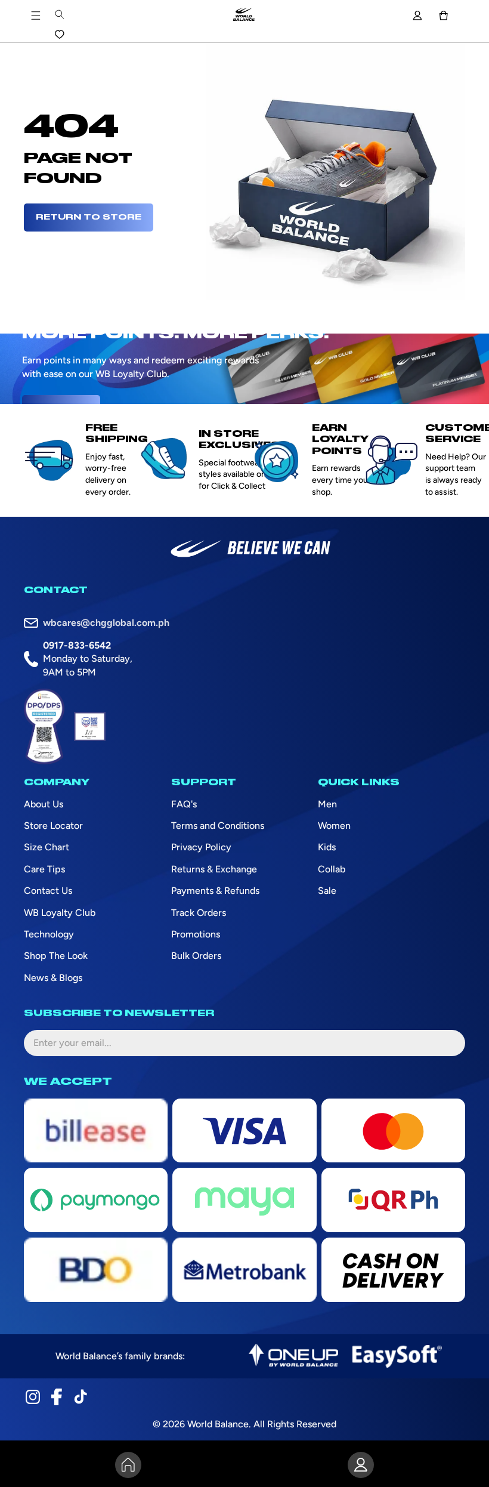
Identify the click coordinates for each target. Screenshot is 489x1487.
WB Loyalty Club (59, 912)
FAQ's (184, 804)
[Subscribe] (447, 1043)
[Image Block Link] (293, 1356)
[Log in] (417, 15)
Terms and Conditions (217, 825)
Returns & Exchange (214, 869)
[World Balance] (244, 15)
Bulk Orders (196, 955)
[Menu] (36, 15)
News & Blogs (53, 977)
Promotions (195, 934)
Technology (49, 934)
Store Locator (53, 825)
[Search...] (59, 14)
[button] (444, 15)
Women (334, 825)
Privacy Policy (201, 847)
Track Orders (198, 912)
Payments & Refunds (215, 890)
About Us (43, 804)
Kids (327, 847)
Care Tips (44, 869)
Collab (331, 869)
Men (327, 804)
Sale (327, 890)
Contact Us (48, 890)
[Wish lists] (59, 34)
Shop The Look (56, 955)
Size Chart (46, 847)
